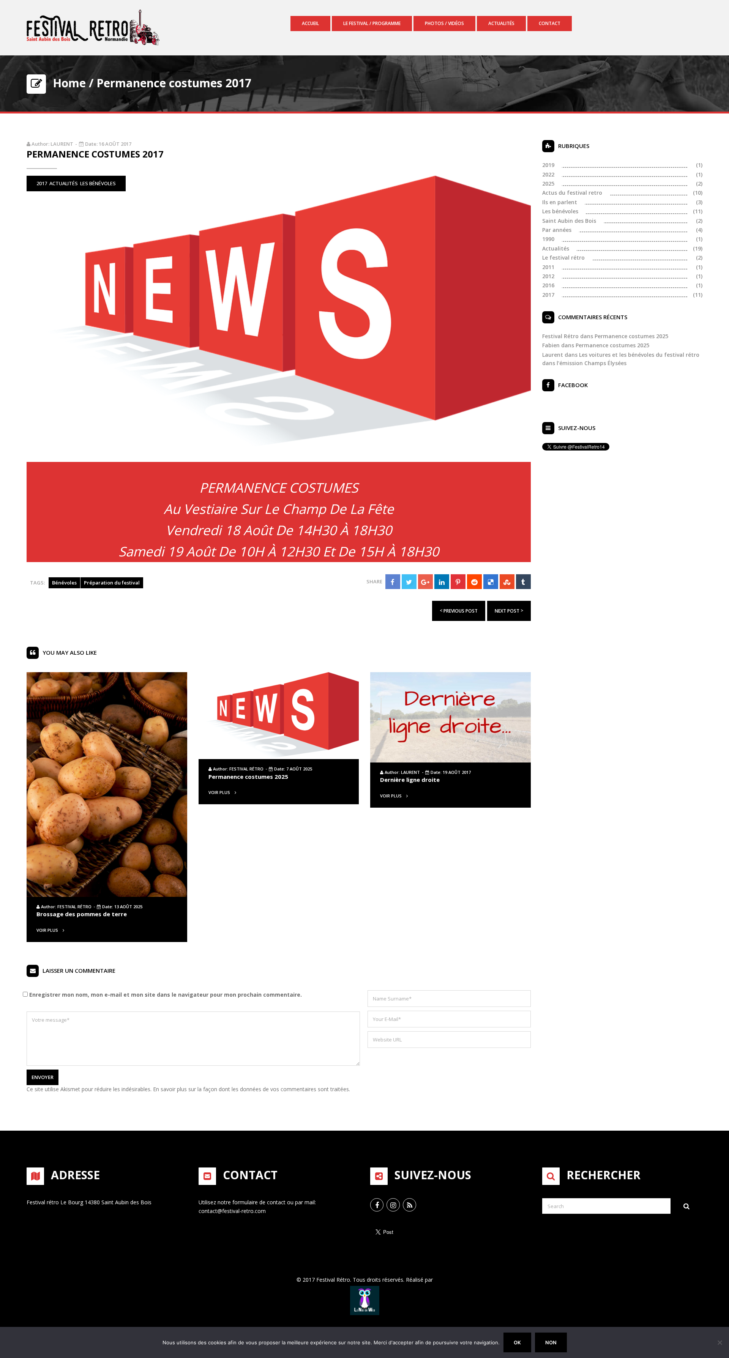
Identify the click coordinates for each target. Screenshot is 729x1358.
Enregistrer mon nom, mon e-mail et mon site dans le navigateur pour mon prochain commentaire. (165, 994)
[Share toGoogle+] (425, 581)
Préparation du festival (112, 582)
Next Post (509, 610)
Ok (517, 1342)
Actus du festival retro (572, 192)
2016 (548, 285)
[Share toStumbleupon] (507, 581)
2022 (548, 174)
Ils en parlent (559, 202)
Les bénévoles (98, 183)
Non (551, 1342)
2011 (548, 267)
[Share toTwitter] (409, 581)
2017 (41, 183)
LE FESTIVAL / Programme (372, 23)
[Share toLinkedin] (441, 581)
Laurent (61, 143)
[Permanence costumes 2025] (279, 714)
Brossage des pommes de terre (81, 914)
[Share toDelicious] (490, 581)
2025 (548, 183)
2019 (548, 165)
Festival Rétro (74, 906)
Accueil (310, 23)
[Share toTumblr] (523, 581)
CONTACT (549, 23)
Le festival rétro (563, 257)
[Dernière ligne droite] (450, 716)
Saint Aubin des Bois (569, 220)
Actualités (501, 23)
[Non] (719, 1342)
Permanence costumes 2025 (248, 776)
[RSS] (409, 1204)
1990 (548, 239)
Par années (556, 229)
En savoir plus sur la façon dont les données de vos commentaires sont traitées (251, 1089)
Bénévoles (64, 582)
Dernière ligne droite (410, 779)
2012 (548, 276)
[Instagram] (393, 1204)
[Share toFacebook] (392, 581)
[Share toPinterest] (458, 581)
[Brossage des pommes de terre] (107, 784)
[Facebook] (376, 1204)
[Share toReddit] (474, 581)
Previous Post (459, 610)
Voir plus (47, 930)
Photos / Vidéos (444, 23)
